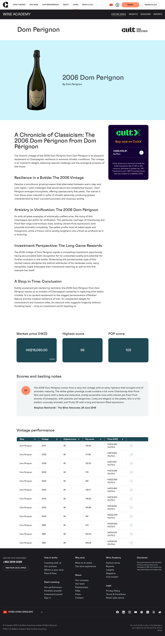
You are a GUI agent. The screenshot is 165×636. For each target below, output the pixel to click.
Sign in (47, 598)
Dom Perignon (38, 29)
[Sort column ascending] (35, 439)
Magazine (146, 14)
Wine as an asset (83, 563)
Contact (79, 598)
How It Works (19, 5)
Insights (133, 14)
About (66, 5)
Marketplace (151, 5)
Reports (158, 14)
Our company (82, 580)
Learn (75, 5)
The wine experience (85, 566)
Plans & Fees (50, 573)
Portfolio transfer (53, 591)
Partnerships (81, 587)
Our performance (53, 587)
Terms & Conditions (116, 594)
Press (78, 594)
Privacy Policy (113, 591)
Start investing (51, 582)
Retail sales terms (115, 598)
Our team (80, 584)
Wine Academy (113, 558)
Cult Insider (112, 577)
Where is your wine (54, 570)
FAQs (77, 591)
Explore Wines (118, 14)
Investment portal (53, 594)
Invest (130, 5)
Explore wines (113, 563)
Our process (50, 566)
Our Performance (50, 5)
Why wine (34, 5)
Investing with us (52, 563)
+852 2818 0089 (12, 562)
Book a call (87, 5)
